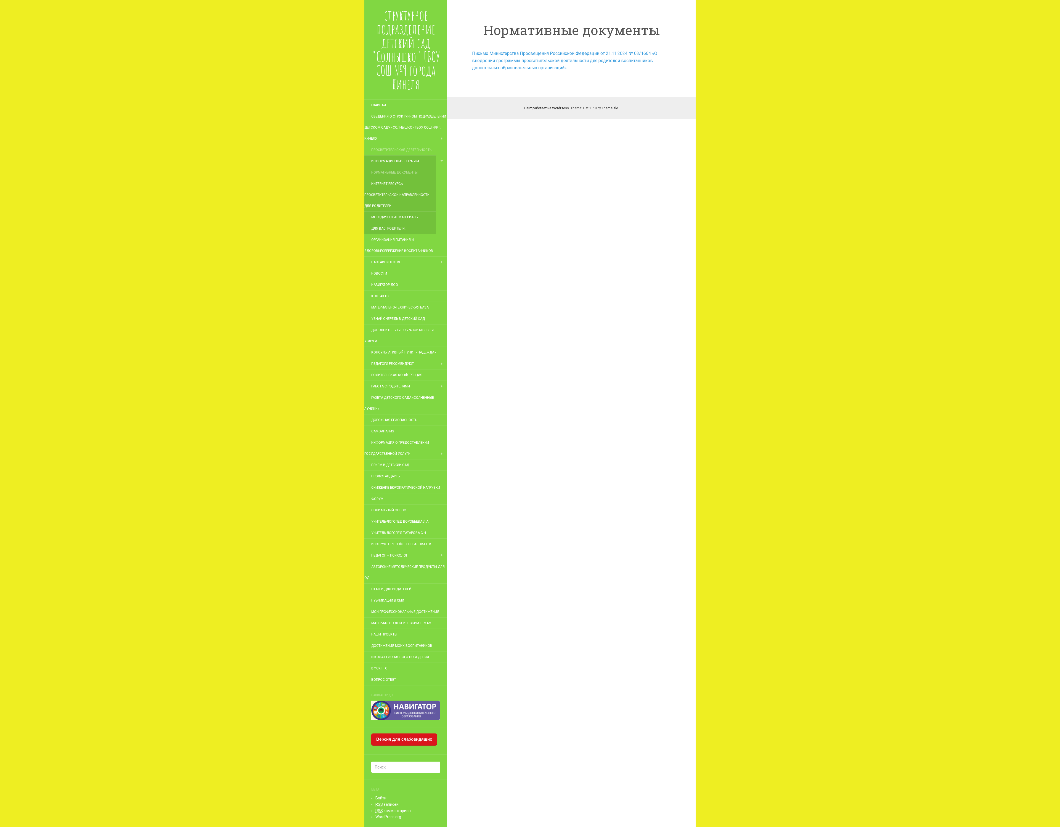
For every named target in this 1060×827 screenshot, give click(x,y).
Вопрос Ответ (383, 680)
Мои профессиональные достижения (405, 612)
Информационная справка (395, 161)
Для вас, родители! (388, 228)
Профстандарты (386, 476)
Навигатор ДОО (384, 285)
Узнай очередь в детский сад (398, 319)
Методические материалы (394, 217)
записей (387, 804)
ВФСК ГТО (379, 668)
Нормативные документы (394, 172)
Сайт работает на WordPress (546, 108)
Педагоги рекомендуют (392, 364)
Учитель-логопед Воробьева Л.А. (400, 521)
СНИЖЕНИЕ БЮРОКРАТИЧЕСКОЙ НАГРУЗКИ (405, 488)
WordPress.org (388, 817)
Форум (377, 499)
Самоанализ (382, 431)
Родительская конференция (396, 375)
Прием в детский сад (390, 465)
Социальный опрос (388, 510)
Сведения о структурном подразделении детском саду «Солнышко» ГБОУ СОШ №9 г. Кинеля (405, 127)
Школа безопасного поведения (400, 657)
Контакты (380, 296)
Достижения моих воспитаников (401, 646)
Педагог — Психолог (389, 555)
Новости (379, 273)
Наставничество (386, 262)
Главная (378, 105)
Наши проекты (384, 634)
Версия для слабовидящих (404, 739)
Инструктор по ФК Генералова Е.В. (401, 544)
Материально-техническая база (400, 307)
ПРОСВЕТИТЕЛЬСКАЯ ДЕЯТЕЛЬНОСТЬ (401, 150)
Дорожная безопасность (394, 420)
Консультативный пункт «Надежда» (403, 352)
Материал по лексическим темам (401, 623)
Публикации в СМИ (387, 600)
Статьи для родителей (391, 589)
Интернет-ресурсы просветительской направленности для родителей (397, 195)
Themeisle (610, 108)
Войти (380, 798)
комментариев (393, 811)
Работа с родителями (390, 386)
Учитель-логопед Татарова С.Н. (399, 533)
